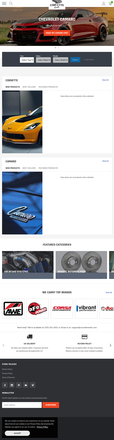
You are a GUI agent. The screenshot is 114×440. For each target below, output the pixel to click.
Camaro (11, 161)
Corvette (12, 80)
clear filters (89, 59)
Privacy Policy (7, 373)
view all (105, 80)
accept (17, 433)
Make (38, 56)
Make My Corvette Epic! (57, 36)
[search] (11, 3)
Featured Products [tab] (48, 87)
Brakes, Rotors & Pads (72, 271)
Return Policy (7, 369)
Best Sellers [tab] (29, 87)
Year (21, 56)
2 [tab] (58, 47)
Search (75, 60)
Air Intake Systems (16, 271)
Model (55, 56)
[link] (28, 265)
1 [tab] (55, 47)
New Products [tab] (13, 87)
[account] (103, 3)
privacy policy (42, 427)
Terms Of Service (8, 377)
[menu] (4, 3)
